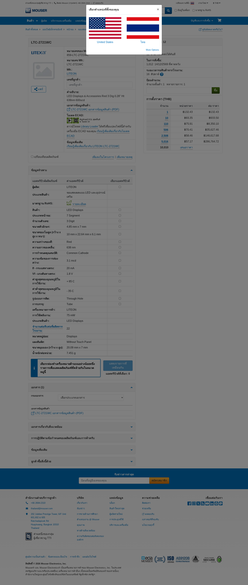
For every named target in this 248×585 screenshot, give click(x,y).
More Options (152, 50)
